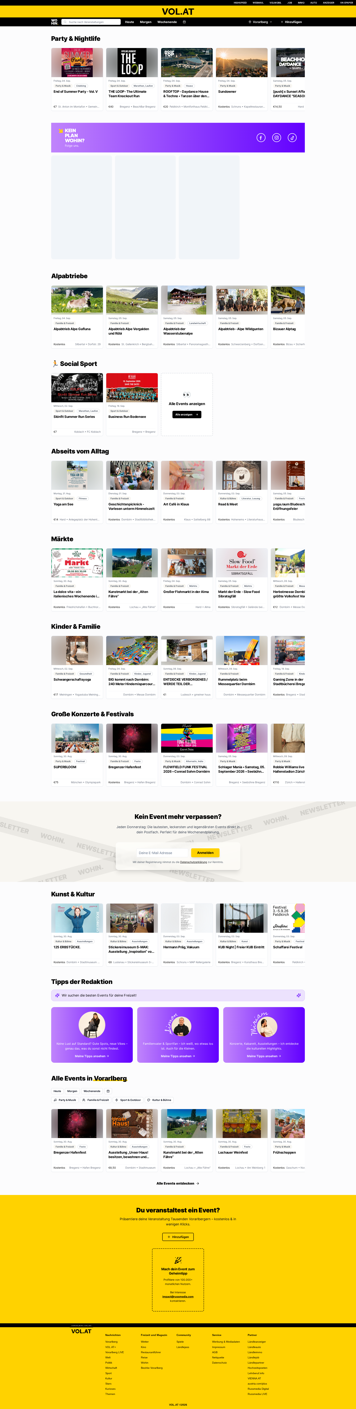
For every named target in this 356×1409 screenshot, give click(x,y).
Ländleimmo (255, 1352)
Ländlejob (253, 1357)
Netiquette (218, 1357)
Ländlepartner (256, 1362)
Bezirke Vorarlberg (152, 1367)
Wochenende (167, 22)
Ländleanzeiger (257, 1341)
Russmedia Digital (258, 1388)
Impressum (218, 1347)
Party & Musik (67, 1099)
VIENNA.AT (254, 1378)
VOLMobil (276, 2)
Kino (143, 1347)
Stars (108, 1383)
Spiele (180, 1341)
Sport (108, 1373)
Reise (144, 1357)
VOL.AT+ (110, 1347)
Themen (110, 1393)
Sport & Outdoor (130, 1099)
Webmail (258, 2)
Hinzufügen (293, 22)
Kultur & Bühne (161, 1099)
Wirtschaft (111, 1367)
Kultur (108, 1378)
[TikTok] (292, 137)
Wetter (145, 1341)
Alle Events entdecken (175, 1183)
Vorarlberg (260, 22)
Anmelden (205, 853)
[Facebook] (261, 137)
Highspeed (240, 2)
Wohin (144, 1362)
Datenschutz (219, 1362)
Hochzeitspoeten (257, 1367)
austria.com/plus (257, 1383)
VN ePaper (346, 2)
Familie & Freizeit (98, 1099)
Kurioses (110, 1388)
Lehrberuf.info (256, 1373)
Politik (108, 1362)
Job (289, 2)
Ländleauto (254, 1347)
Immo (301, 2)
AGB (214, 1352)
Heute (129, 22)
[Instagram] (276, 137)
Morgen (145, 22)
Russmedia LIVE (257, 1393)
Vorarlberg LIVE (114, 1352)
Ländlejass (183, 1347)
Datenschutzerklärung (193, 862)
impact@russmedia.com (178, 1296)
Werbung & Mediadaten (226, 1341)
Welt (108, 1357)
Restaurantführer (151, 1352)
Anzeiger (328, 2)
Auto (313, 2)
